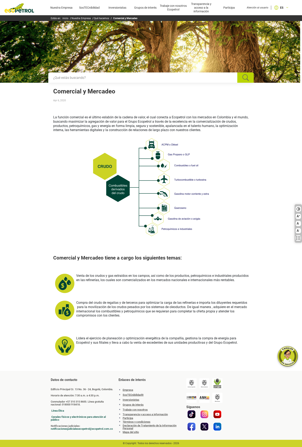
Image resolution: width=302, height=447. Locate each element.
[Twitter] (204, 427)
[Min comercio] (204, 383)
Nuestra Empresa (61, 7)
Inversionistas (117, 7)
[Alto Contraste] (298, 209)
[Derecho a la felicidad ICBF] (217, 383)
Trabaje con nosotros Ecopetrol (173, 7)
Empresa (128, 389)
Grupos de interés (145, 7)
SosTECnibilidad (89, 7)
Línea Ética (57, 410)
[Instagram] (204, 414)
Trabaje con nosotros (135, 409)
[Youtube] (217, 414)
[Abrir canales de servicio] (287, 356)
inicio (65, 18)
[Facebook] (191, 427)
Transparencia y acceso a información (145, 414)
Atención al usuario (257, 7)
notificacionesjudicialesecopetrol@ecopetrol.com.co (82, 428)
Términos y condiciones (136, 421)
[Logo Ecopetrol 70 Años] (21, 8)
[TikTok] (191, 414)
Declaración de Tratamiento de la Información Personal (149, 427)
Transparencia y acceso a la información (201, 7)
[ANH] (204, 398)
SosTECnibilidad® (133, 394)
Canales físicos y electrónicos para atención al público (78, 418)
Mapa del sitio (131, 432)
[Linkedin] (217, 427)
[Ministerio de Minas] (217, 398)
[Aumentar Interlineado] (298, 238)
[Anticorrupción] (191, 383)
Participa (229, 7)
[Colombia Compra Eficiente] (191, 398)
